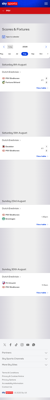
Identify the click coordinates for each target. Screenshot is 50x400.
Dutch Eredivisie (10, 72)
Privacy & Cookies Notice (13, 376)
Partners (6, 352)
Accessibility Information (12, 383)
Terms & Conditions (10, 373)
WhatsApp (33, 345)
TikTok (16, 345)
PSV (8, 11)
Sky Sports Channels (13, 358)
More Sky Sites (9, 364)
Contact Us (7, 387)
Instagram (22, 345)
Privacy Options (9, 380)
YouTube (28, 345)
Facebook (10, 345)
